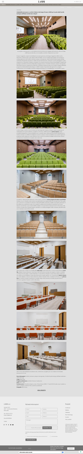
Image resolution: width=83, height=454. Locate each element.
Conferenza (67, 407)
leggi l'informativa (44, 436)
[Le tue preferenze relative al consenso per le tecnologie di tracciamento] (80, 452)
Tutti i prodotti (68, 419)
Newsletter (69, 7)
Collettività (67, 412)
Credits (5, 421)
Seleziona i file (47, 427)
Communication (78, 7)
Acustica (67, 417)
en (75, 1)
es (80, 1)
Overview (62, 7)
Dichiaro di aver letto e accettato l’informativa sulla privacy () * (37, 436)
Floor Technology (69, 414)
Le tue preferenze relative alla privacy (47, 452)
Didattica (67, 410)
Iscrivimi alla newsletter (55, 436)
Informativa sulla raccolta (26, 452)
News (3, 4)
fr (78, 1)
